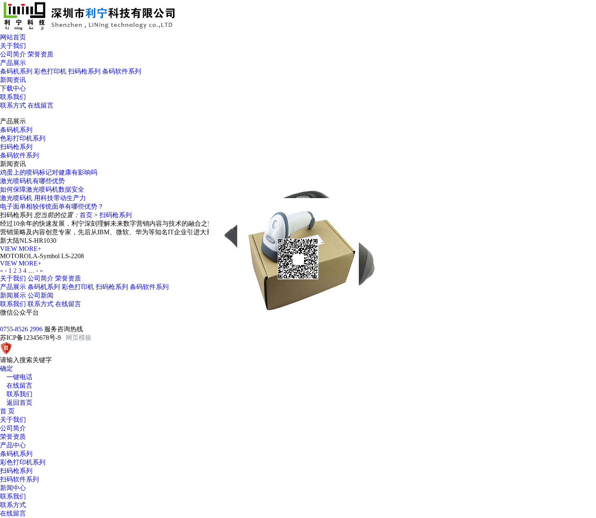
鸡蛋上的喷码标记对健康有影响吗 (48, 172)
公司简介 (13, 54)
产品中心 (13, 445)
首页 (85, 215)
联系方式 (13, 105)
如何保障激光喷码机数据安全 (42, 189)
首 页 (7, 411)
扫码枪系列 (84, 71)
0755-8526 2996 (22, 329)
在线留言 (41, 105)
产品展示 (13, 286)
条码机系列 (16, 71)
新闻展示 (13, 295)
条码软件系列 (121, 71)
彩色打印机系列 (22, 462)
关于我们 (13, 278)
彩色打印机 (50, 71)
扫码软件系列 (19, 479)
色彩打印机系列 (22, 138)
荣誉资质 (41, 54)
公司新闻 (41, 295)
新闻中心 (13, 487)
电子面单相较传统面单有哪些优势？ (52, 206)
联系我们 (13, 303)
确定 (6, 368)
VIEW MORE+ (20, 248)
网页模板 (79, 337)
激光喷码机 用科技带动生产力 (43, 197)
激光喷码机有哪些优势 (32, 180)
